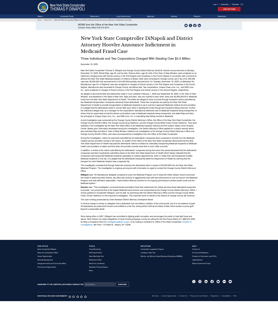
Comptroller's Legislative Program (152, 249)
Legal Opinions (197, 260)
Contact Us (196, 249)
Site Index (155, 296)
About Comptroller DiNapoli (46, 249)
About (40, 16)
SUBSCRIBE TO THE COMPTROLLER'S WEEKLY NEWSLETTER (60, 284)
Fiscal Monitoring (95, 249)
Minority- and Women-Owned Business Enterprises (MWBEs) (162, 256)
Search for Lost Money (97, 263)
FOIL (235, 296)
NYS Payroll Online (95, 253)
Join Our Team (229, 9)
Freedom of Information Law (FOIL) (204, 256)
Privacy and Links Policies (199, 296)
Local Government (123, 16)
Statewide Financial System (98, 267)
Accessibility (226, 296)
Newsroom (222, 16)
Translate (235, 4)
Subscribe (225, 4)
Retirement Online (95, 260)
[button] (242, 4)
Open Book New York (96, 256)
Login (215, 4)
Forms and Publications (200, 253)
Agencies (150, 16)
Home (39, 20)
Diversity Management (45, 260)
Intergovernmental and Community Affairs (51, 263)
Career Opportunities (44, 256)
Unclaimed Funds (67, 16)
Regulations (215, 296)
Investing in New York (148, 253)
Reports (197, 16)
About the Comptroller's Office (47, 253)
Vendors (174, 16)
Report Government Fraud (201, 263)
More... (91, 270)
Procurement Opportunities (46, 267)
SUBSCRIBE (122, 284)
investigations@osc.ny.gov (117, 221)
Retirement (94, 16)
